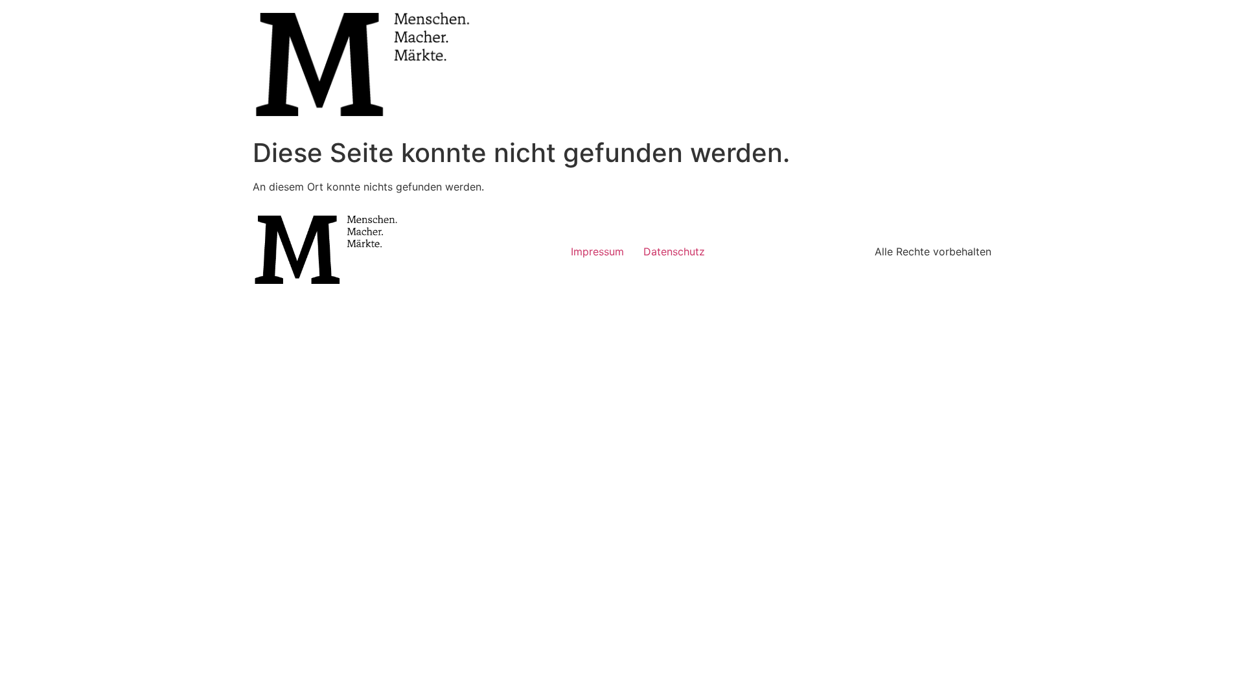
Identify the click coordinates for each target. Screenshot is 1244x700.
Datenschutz (674, 251)
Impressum (597, 251)
